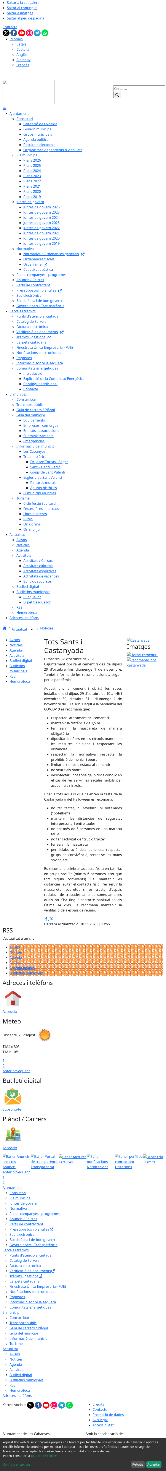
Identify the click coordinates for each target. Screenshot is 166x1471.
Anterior (9, 1071)
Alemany (23, 59)
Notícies (46, 628)
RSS (13, 676)
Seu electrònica (22, 1234)
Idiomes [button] (16, 39)
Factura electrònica (25, 1265)
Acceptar (153, 1464)
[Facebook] (14, 32)
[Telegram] (38, 32)
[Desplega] (31, 630)
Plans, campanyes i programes (35, 1213)
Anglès (21, 54)
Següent (23, 1071)
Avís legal (100, 1419)
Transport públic (23, 1322)
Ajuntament (12, 1187)
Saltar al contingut (22, 7)
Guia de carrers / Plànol (29, 1328)
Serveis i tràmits (16, 1250)
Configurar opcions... (18, 1464)
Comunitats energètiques (30, 1307)
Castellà (22, 49)
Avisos (15, 639)
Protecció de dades (108, 1414)
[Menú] (5, 108)
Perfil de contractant (26, 1224)
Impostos (17, 1296)
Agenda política (22, 967)
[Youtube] (22, 32)
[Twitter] (6, 32)
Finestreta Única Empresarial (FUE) (38, 1286)
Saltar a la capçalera (23, 2)
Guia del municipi (24, 1333)
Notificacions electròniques (32, 1291)
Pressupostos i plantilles (29, 1229)
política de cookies (44, 1456)
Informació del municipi (29, 1338)
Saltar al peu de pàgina (25, 18)
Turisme (16, 1343)
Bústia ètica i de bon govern (32, 1239)
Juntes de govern (23, 1203)
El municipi (11, 1312)
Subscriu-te (12, 1109)
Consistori (18, 1192)
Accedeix (10, 1011)
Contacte (10, 26)
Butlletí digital (21, 660)
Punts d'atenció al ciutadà (30, 1255)
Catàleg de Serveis (24, 1260)
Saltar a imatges (20, 13)
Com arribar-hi (22, 1317)
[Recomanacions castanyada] (145, 662)
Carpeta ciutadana (25, 1281)
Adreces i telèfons (17, 1395)
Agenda (16, 650)
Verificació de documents (30, 1270)
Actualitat (20, 629)
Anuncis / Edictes (23, 1218)
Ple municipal (20, 1198)
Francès (22, 65)
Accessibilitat (103, 1425)
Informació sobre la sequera (33, 1302)
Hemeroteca (20, 681)
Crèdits (98, 1404)
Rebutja (138, 1464)
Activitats (17, 655)
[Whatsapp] (45, 32)
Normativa (18, 1208)
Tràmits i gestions (24, 1276)
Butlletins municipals (26, 973)
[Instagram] (30, 32)
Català (21, 44)
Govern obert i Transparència (33, 1244)
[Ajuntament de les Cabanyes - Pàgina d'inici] (29, 91)
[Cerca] (117, 95)
